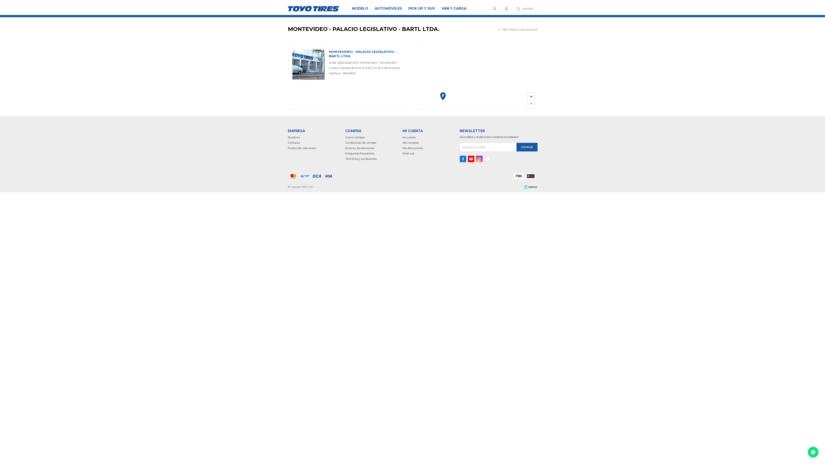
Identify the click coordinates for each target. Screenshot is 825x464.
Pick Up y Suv (421, 8)
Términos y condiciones (361, 158)
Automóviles (388, 8)
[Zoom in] (531, 96)
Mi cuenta (409, 137)
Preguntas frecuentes (359, 153)
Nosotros (294, 137)
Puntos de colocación (302, 148)
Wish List (408, 153)
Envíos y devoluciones (359, 148)
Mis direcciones (413, 148)
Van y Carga (454, 8)
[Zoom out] (531, 103)
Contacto (294, 142)
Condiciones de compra (360, 142)
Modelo (360, 8)
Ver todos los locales (519, 29)
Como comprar (355, 137)
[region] (477, 77)
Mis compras (411, 142)
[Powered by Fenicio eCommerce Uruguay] (530, 187)
